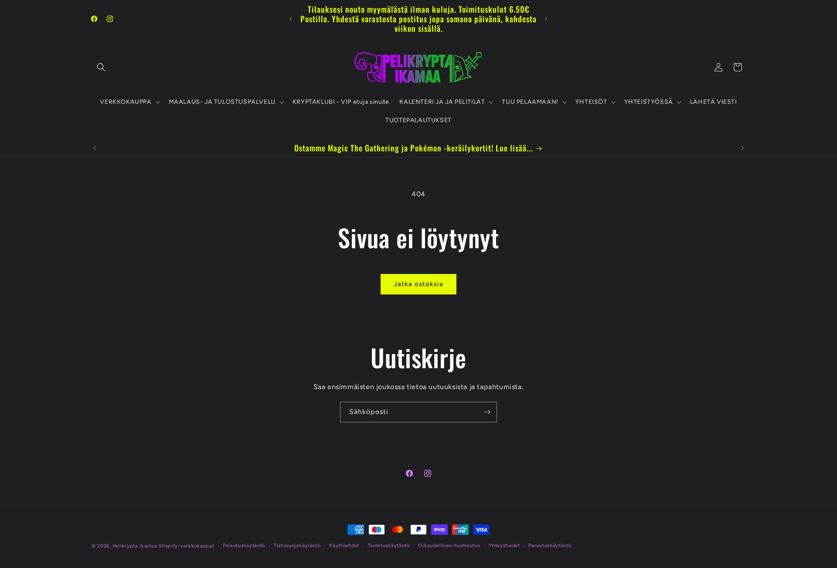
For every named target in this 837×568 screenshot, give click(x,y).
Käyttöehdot (344, 545)
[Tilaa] (487, 412)
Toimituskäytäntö (389, 545)
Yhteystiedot (504, 545)
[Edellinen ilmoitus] (290, 18)
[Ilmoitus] (546, 18)
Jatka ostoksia (418, 284)
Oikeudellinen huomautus (449, 545)
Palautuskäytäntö (244, 545)
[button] (101, 67)
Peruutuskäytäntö (549, 545)
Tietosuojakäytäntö (297, 545)
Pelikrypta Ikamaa (135, 546)
